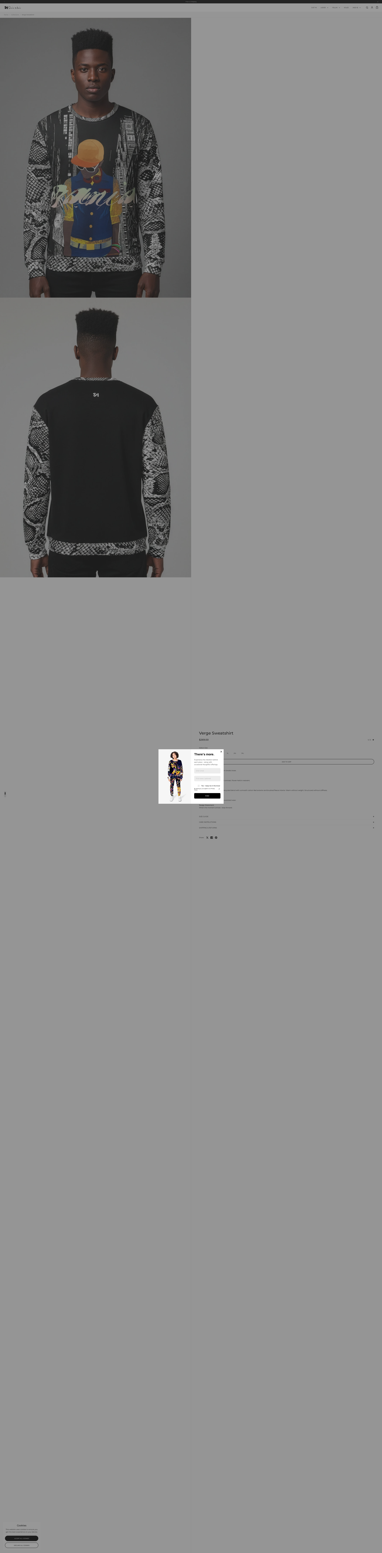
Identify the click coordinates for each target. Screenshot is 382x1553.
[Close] (221, 751)
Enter (207, 796)
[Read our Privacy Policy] (219, 789)
